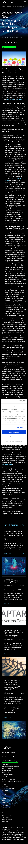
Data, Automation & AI (7, 768)
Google (9, 99)
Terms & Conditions (7, 819)
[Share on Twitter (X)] (6, 43)
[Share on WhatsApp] (14, 43)
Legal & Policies (6, 815)
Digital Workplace (6, 770)
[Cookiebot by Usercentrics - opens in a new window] (19, 401)
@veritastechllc (7, 464)
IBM (13, 99)
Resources (5, 805)
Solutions (5, 764)
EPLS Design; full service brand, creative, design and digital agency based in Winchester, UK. (20, 839)
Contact (4, 824)
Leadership (4, 796)
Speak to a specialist (8, 47)
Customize (13, 437)
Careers (4, 798)
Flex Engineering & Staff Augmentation (11, 780)
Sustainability (5, 802)
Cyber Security (5, 772)
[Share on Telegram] (17, 43)
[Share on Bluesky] (11, 43)
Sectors (4, 784)
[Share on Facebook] (3, 43)
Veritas (20, 37)
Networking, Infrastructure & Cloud (10, 766)
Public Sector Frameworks (8, 788)
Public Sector (5, 786)
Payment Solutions (6, 778)
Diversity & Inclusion (7, 800)
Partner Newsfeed (18, 6)
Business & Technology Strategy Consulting (13, 781)
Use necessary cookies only (14, 441)
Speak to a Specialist (9, 760)
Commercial (5, 790)
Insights (9, 6)
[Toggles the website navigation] (25, 2)
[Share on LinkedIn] (8, 43)
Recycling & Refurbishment (8, 776)
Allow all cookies (14, 432)
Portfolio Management (7, 774)
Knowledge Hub (6, 807)
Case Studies (5, 809)
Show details (19, 427)
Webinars (4, 812)
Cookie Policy (5, 821)
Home (3, 6)
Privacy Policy (5, 817)
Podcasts (4, 811)
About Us (4, 793)
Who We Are (5, 795)
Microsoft (19, 99)
